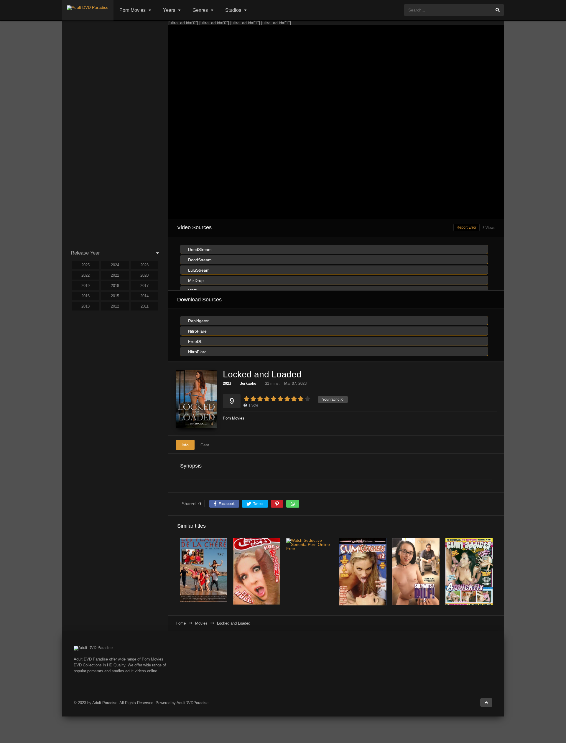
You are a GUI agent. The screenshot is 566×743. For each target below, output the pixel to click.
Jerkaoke (248, 383)
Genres (200, 10)
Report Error (466, 227)
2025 (85, 265)
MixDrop (195, 280)
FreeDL (194, 341)
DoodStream (199, 249)
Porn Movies (132, 10)
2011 (145, 306)
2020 (144, 275)
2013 (85, 306)
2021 (115, 275)
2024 (115, 265)
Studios (233, 10)
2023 (227, 383)
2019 (85, 285)
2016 (85, 296)
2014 (144, 296)
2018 (115, 285)
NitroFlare (197, 331)
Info (185, 445)
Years (169, 10)
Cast (204, 445)
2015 (115, 296)
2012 (115, 306)
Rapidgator (198, 320)
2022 (85, 275)
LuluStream (198, 270)
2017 (144, 285)
